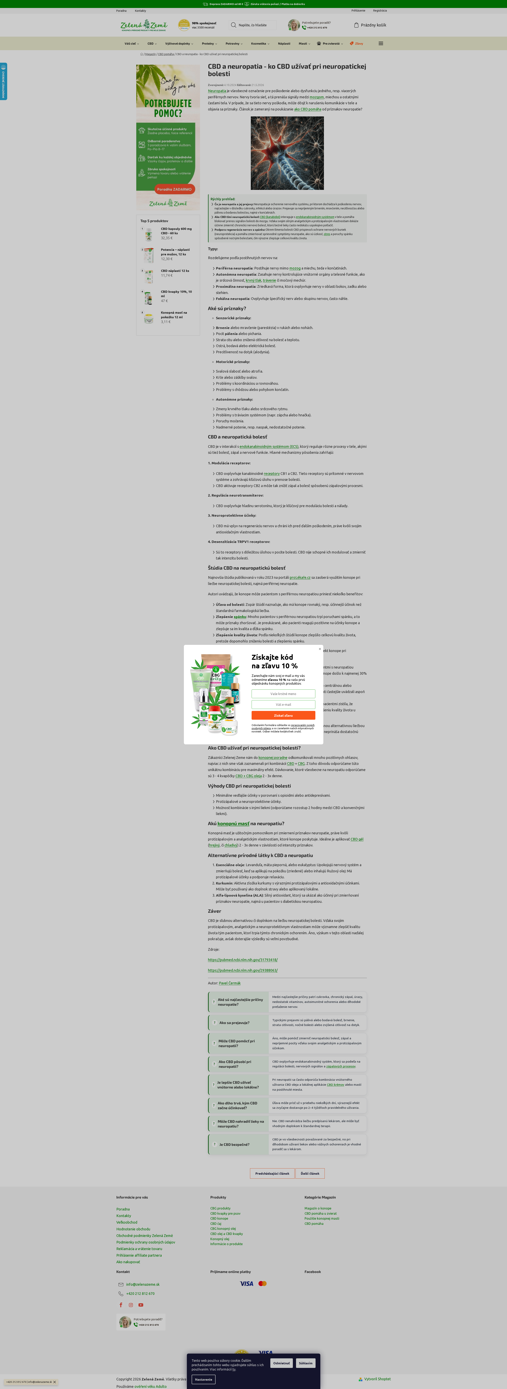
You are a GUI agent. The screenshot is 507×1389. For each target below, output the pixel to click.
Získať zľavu (283, 715)
